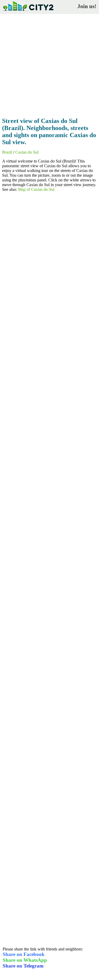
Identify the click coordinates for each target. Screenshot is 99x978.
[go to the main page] (28, 12)
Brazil (7, 152)
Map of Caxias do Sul (36, 189)
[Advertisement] (49, 64)
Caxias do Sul (27, 152)
